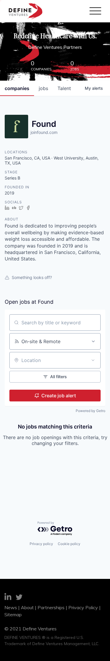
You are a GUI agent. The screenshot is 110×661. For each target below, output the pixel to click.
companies (17, 88)
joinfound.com (44, 132)
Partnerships (51, 607)
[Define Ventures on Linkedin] (7, 597)
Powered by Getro (90, 410)
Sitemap (13, 614)
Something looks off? (32, 277)
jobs (43, 88)
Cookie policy (69, 544)
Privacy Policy (83, 607)
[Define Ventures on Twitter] (19, 598)
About (27, 607)
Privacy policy (41, 544)
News (10, 607)
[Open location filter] (93, 360)
